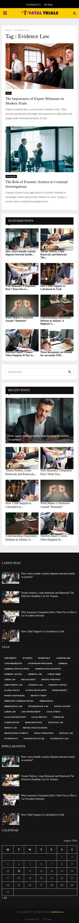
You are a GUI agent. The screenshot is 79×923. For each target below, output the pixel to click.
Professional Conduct (16, 733)
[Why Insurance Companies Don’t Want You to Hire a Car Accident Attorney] (22, 274)
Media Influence (33, 722)
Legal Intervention (15, 717)
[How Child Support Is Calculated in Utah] (56, 274)
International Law (38, 706)
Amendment (10, 658)
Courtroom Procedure (40, 663)
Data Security (28, 680)
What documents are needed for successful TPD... (56, 354)
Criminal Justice (13, 674)
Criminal (63, 663)
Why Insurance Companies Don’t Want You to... (20, 288)
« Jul (4, 897)
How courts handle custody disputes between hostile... (21, 253)
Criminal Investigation (16, 669)
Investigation (11, 176)
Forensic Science (58, 685)
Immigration (46, 701)
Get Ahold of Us (33, 4)
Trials (8, 93)
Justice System (62, 706)
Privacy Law (10, 728)
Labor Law (10, 712)
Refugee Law (66, 733)
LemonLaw (58, 717)
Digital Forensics (51, 680)
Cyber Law (9, 680)
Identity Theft (38, 696)
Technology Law (59, 739)
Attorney (27, 658)
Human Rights (59, 690)
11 (19, 871)
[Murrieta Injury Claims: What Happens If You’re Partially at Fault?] (22, 340)
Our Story (48, 4)
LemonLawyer (11, 722)
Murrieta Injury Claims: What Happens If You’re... (20, 354)
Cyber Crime (54, 674)
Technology (11, 739)
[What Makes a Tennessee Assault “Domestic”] (22, 306)
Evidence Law (35, 685)
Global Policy (12, 690)
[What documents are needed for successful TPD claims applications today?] (56, 340)
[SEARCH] (69, 372)
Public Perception (44, 733)
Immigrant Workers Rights (19, 701)
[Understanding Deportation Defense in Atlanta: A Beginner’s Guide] (56, 306)
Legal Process (39, 717)
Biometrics (44, 658)
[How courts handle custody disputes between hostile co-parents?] (22, 239)
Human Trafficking (14, 696)
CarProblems (63, 658)
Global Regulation (36, 690)
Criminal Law (35, 674)
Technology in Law (34, 739)
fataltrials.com (57, 912)
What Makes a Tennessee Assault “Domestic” (19, 319)
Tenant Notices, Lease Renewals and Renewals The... (53, 254)
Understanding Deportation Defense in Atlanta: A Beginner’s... (55, 320)
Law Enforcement (31, 712)
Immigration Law (13, 706)
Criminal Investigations (48, 669)
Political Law (55, 722)
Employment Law (13, 685)
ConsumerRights (13, 663)
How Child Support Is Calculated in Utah (52, 288)
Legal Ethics (53, 712)
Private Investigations (35, 728)
